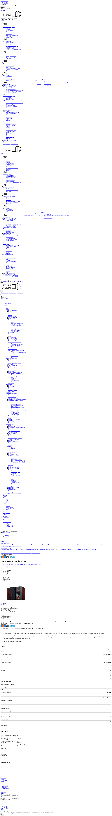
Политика (3, 781)
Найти (2, 814)
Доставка (8, 506)
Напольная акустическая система (32, 553)
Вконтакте (7, 535)
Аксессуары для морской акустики (18, 352)
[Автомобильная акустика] (13, 24)
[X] (7, 557)
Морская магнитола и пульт (17, 344)
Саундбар (80, 549)
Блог (2, 791)
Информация (3, 789)
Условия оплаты (4, 785)
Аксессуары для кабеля (16, 404)
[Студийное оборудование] (13, 140)
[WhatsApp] (10, 557)
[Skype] (12, 557)
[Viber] (8, 557)
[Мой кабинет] (1, 279)
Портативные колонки (41, 549)
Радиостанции (51, 544)
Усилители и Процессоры (14, 367)
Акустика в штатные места (17, 323)
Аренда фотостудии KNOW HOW (14, 546)
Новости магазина (6, 797)
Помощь (2, 783)
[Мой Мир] (5, 557)
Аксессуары (11, 436)
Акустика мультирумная (6, 553)
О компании (3, 778)
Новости (2, 779)
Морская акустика (12, 337)
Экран (47, 549)
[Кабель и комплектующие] (13, 85)
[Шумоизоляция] (13, 100)
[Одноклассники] (3, 557)
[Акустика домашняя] (13, 121)
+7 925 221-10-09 (4, 1)
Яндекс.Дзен (7, 536)
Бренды (2, 793)
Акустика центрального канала (18, 553)
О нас (7, 500)
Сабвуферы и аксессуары (13, 360)
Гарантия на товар (5, 788)
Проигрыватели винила (31, 549)
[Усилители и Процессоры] (13, 61)
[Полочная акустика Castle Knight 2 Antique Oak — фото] (22, 564)
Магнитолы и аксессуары (14, 419)
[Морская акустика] (13, 39)
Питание (13, 448)
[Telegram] (14, 557)
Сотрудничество (4, 780)
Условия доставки (4, 786)
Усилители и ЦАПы (15, 472)
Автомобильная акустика (14, 312)
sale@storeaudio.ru (6, 532)
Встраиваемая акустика (73, 549)
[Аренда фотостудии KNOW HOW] (13, 143)
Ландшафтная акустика (63, 549)
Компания (3, 776)
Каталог (7, 309)
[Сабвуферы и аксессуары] (13, 52)
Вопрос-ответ (4, 792)
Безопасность (11, 386)
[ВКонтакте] (1, 557)
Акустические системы (16, 459)
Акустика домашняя (12, 454)
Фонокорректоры (14, 549)
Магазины (3, 782)
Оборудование (14, 480)
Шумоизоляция (11, 426)
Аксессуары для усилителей (17, 376)
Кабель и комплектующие (14, 395)
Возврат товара (4, 787)
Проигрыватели (22, 549)
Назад (7, 308)
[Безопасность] (13, 73)
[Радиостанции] (13, 82)
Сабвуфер (85, 549)
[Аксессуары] (13, 110)
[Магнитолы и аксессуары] (13, 94)
